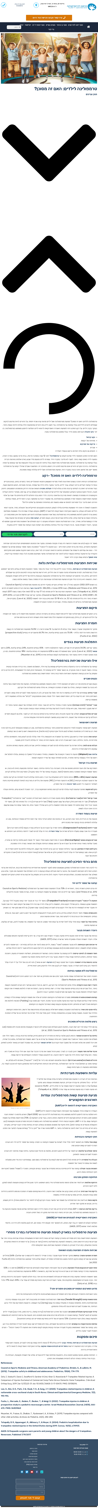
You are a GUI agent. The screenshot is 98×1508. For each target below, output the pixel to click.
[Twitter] (27, 1472)
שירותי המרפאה (42, 1444)
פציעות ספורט (33, 1454)
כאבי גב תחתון (33, 1448)
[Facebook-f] (37, 1472)
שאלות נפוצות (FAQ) (31, 1464)
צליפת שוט (93, 754)
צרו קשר (51, 29)
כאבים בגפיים (50, 25)
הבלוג (21, 25)
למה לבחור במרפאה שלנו (30, 1462)
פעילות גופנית (45, 488)
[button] (49, 153)
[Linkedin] (22, 1472)
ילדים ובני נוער (36, 588)
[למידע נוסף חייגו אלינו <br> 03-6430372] (3, 5)
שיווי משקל (92, 557)
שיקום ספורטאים (33, 1456)
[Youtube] (32, 1472)
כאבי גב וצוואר (62, 25)
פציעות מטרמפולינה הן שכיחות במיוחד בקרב (79, 1343)
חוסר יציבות (71, 784)
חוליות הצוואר (46, 1042)
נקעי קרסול (90, 437)
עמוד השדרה (54, 831)
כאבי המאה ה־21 (38, 25)
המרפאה (28, 25)
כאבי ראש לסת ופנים (75, 25)
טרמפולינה (55, 456)
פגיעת (49, 962)
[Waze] (41, 1472)
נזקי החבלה (89, 432)
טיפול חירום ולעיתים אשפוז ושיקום (54, 1346)
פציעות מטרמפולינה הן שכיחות (85, 569)
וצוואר (94, 651)
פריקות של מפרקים (87, 444)
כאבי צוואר (34, 1451)
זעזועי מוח (35, 518)
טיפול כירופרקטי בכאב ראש (30, 1459)
